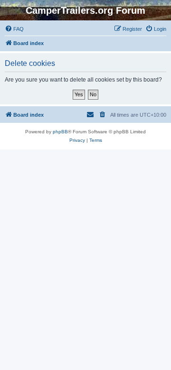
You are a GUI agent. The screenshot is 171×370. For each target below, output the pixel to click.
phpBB (60, 131)
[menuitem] (14, 29)
